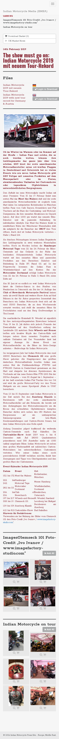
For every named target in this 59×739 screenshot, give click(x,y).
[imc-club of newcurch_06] (43, 642)
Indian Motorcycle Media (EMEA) (25, 11)
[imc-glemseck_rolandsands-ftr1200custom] (43, 570)
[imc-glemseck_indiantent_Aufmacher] (16, 570)
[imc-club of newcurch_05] (43, 696)
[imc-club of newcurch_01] (16, 696)
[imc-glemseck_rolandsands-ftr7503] (16, 596)
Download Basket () (18, 36)
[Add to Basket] (17, 582)
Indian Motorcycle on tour (17, 27)
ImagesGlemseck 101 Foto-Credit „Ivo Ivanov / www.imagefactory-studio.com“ (29, 21)
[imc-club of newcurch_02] (16, 641)
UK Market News (16, 41)
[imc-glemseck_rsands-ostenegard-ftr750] (43, 596)
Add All (50, 553)
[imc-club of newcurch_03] (43, 669)
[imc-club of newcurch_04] (16, 669)
